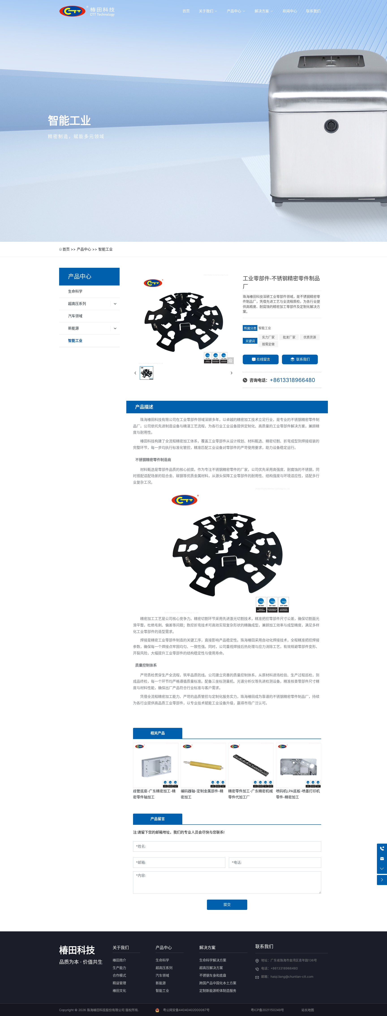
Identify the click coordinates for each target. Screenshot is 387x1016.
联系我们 (264, 946)
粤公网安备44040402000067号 (186, 1010)
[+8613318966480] (382, 849)
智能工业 (105, 249)
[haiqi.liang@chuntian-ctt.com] (382, 859)
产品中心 (84, 249)
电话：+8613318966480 (279, 968)
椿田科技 (77, 950)
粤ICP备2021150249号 (267, 1010)
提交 (227, 905)
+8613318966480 (292, 380)
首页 (66, 249)
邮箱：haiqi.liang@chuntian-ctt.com (287, 976)
